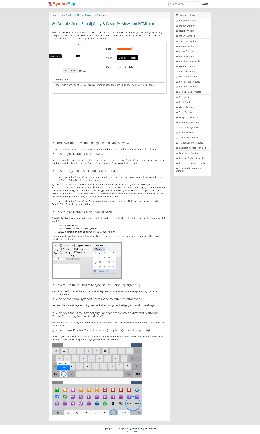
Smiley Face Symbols (189, 81)
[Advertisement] (77, 118)
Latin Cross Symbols (189, 152)
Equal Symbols (67, 15)
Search (205, 3)
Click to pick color (127, 57)
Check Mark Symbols (189, 61)
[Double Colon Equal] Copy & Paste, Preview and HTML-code (106, 23)
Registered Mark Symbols (192, 163)
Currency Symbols (188, 40)
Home (54, 15)
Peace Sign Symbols (189, 122)
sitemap (134, 431)
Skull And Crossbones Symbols (188, 169)
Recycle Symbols (187, 71)
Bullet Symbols (186, 56)
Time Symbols (186, 112)
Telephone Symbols (189, 137)
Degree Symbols (187, 25)
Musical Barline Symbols (191, 158)
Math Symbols (186, 102)
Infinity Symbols (187, 35)
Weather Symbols (188, 86)
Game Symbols (186, 107)
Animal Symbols (187, 46)
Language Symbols (188, 117)
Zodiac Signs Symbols (190, 91)
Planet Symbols (187, 132)
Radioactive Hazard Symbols (193, 147)
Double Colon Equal (91, 15)
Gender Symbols (187, 66)
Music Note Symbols (189, 76)
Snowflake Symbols (188, 127)
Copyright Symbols (188, 20)
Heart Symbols (186, 30)
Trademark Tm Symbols (191, 142)
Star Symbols (185, 96)
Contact (126, 431)
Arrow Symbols (186, 51)
